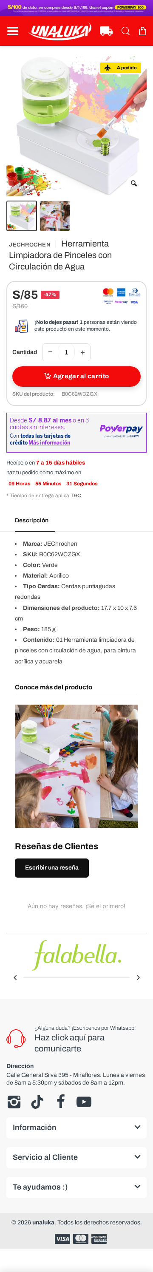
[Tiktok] (37, 1102)
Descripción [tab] (31, 520)
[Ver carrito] (142, 31)
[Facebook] (60, 1102)
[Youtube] (83, 1102)
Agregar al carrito (81, 376)
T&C (76, 496)
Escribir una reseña (52, 867)
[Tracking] (106, 31)
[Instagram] (13, 1102)
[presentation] (14, 977)
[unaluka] (59, 31)
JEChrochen (30, 245)
